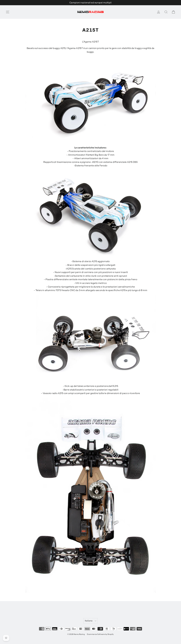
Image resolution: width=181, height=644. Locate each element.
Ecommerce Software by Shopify (100, 634)
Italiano (89, 620)
